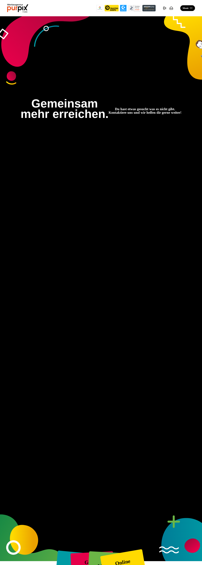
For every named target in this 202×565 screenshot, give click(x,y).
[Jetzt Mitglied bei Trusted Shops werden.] (112, 8)
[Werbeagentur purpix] (17, 8)
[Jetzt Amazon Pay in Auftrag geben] (149, 8)
